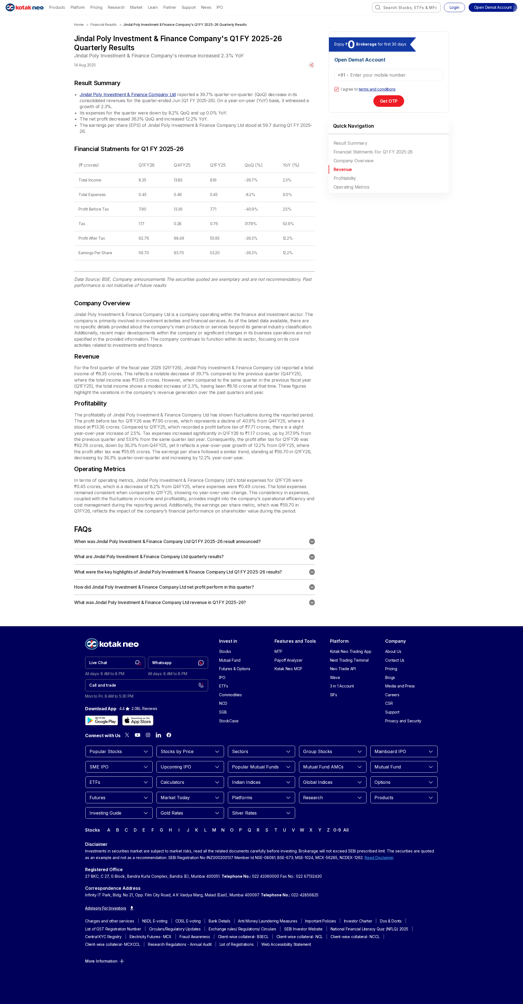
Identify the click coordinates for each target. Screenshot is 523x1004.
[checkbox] (336, 89)
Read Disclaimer (379, 857)
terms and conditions (377, 89)
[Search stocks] (377, 7)
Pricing (96, 7)
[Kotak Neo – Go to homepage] (24, 7)
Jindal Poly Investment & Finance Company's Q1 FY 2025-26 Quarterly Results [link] (185, 25)
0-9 (337, 830)
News (206, 7)
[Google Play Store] (101, 720)
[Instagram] (148, 735)
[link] (115, 663)
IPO (220, 7)
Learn (153, 7)
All (345, 830)
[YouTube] (137, 735)
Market (136, 7)
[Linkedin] (158, 735)
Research (116, 7)
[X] (127, 735)
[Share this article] (311, 65)
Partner (169, 7)
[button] (493, 7)
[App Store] (137, 720)
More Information (101, 961)
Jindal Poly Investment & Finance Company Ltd (128, 94)
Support (189, 7)
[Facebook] (169, 735)
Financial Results (104, 25)
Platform (78, 7)
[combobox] (406, 7)
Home (79, 25)
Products (57, 7)
